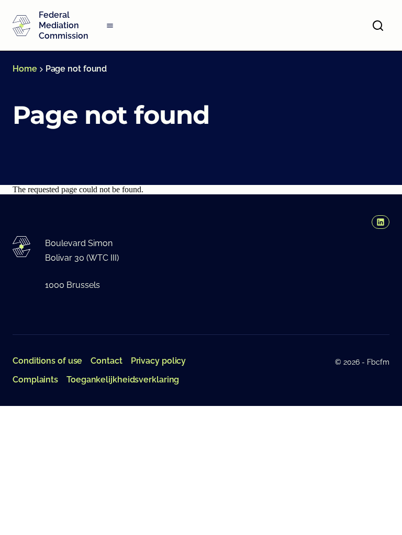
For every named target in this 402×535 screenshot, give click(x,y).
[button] (380, 222)
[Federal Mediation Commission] (21, 25)
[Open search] (377, 25)
